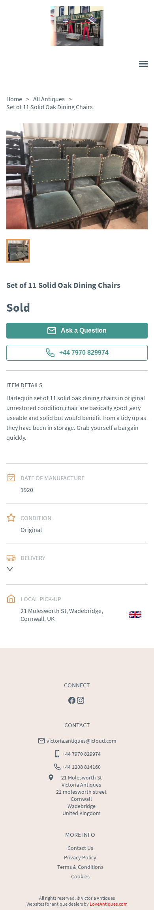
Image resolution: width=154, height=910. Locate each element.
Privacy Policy (80, 857)
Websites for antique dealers (54, 904)
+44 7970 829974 (84, 352)
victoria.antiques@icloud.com (81, 740)
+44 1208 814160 (81, 766)
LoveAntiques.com (109, 904)
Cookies (80, 876)
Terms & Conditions (80, 866)
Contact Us (80, 847)
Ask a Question (84, 330)
